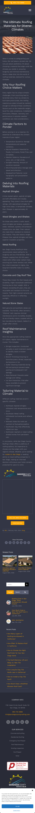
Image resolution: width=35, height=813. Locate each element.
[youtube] (17, 722)
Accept (17, 806)
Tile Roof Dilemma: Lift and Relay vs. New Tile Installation (17, 662)
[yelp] (27, 722)
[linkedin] (22, 722)
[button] (32, 790)
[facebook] (13, 722)
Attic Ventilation (18, 620)
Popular (10, 592)
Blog (23, 530)
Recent (17, 592)
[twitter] (8, 722)
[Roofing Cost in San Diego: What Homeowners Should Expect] (8, 601)
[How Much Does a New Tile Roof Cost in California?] (8, 612)
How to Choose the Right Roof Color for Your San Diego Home (16, 652)
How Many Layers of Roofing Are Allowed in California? (9, 561)
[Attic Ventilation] (8, 620)
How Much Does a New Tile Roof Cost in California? (20, 611)
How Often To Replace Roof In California (25, 561)
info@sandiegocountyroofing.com (17, 714)
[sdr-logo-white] (17, 775)
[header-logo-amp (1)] (17, 470)
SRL (6, 530)
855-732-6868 (17, 712)
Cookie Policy (16, 810)
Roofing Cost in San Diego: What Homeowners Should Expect (19, 601)
